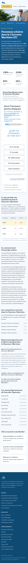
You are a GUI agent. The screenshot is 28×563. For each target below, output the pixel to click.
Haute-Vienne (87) (14, 424)
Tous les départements (7, 549)
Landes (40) (14, 408)
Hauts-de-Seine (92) (6, 539)
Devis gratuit (6, 6)
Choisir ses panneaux (7, 503)
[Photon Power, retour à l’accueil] (3, 2)
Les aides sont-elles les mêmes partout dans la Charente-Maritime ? (11, 380)
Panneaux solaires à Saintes (14, 333)
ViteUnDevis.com (13, 179)
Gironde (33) (14, 405)
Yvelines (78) (4, 544)
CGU (10, 178)
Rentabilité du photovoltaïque (9, 495)
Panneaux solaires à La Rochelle (14, 323)
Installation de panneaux (7, 520)
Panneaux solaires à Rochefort (14, 326)
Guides (15, 6)
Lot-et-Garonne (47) (14, 412)
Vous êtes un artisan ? (20, 179)
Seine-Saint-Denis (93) (7, 546)
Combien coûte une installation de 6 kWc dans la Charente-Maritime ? (12, 374)
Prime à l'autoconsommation (9, 500)
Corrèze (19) (14, 399)
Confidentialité (14, 178)
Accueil (3, 23)
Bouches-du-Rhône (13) (7, 529)
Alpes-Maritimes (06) (6, 534)
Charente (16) (14, 396)
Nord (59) (3, 541)
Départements (22, 6)
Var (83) (3, 532)
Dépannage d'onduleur (7, 522)
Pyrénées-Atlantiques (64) (14, 415)
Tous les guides (5, 508)
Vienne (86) (14, 421)
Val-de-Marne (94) (6, 537)
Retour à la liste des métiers (14, 174)
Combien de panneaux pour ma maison (11, 505)
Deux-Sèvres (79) (14, 418)
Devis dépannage (5, 517)
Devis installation (5, 515)
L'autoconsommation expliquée (9, 498)
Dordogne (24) (14, 402)
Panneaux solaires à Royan (14, 329)
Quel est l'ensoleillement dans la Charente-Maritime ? (11, 350)
